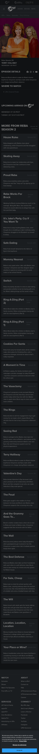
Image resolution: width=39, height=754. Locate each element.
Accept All (19, 750)
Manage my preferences (19, 745)
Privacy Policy (23, 741)
